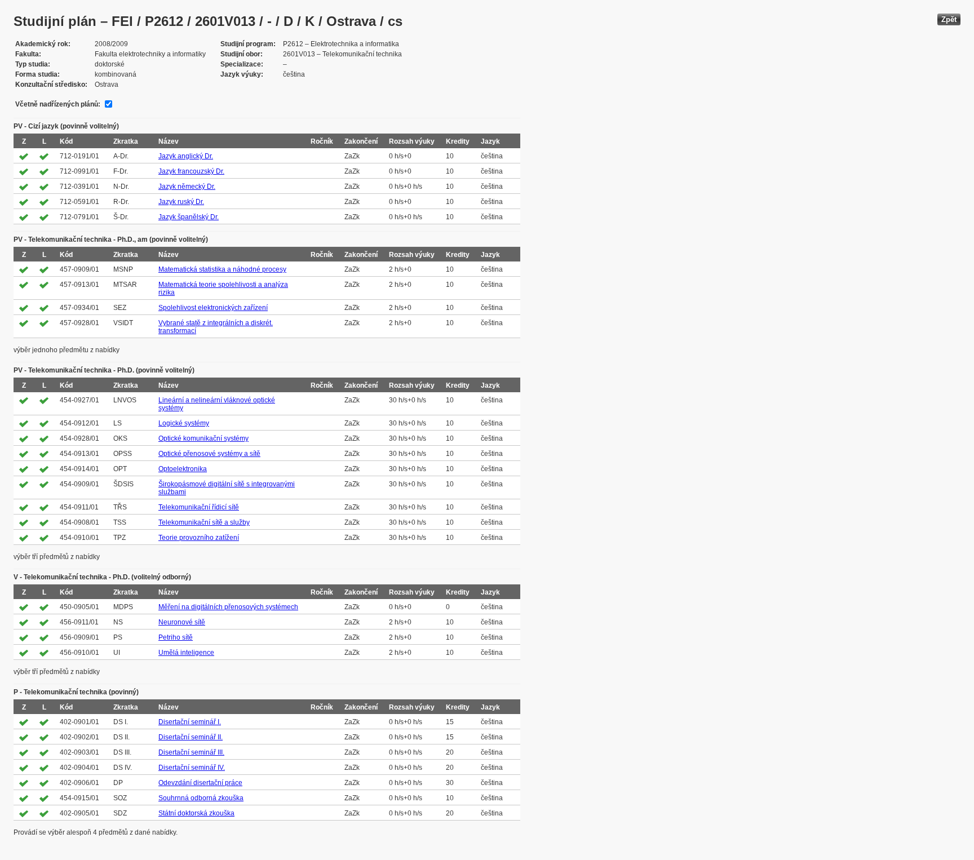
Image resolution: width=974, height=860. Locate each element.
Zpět (949, 19)
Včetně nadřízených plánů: (57, 104)
